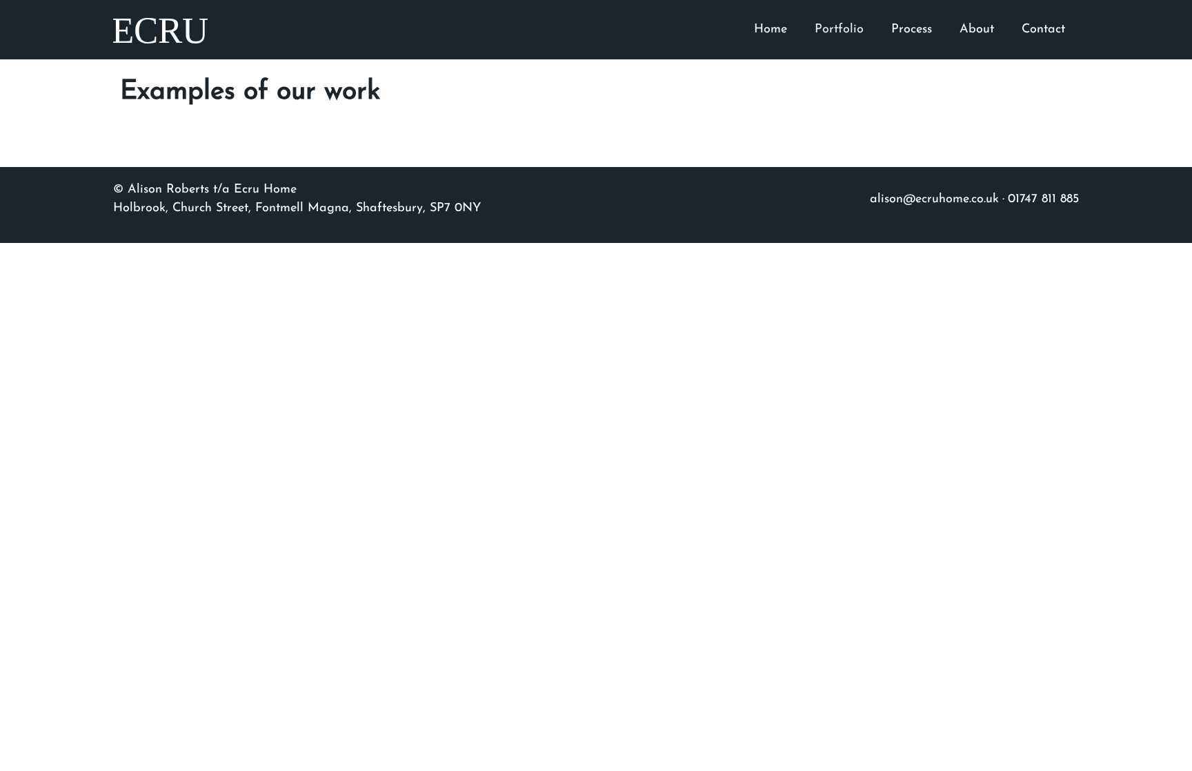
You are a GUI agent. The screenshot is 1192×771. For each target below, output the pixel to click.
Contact (1043, 29)
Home (770, 29)
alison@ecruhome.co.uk (934, 199)
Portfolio (839, 29)
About (977, 29)
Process (911, 29)
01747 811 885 (1043, 199)
